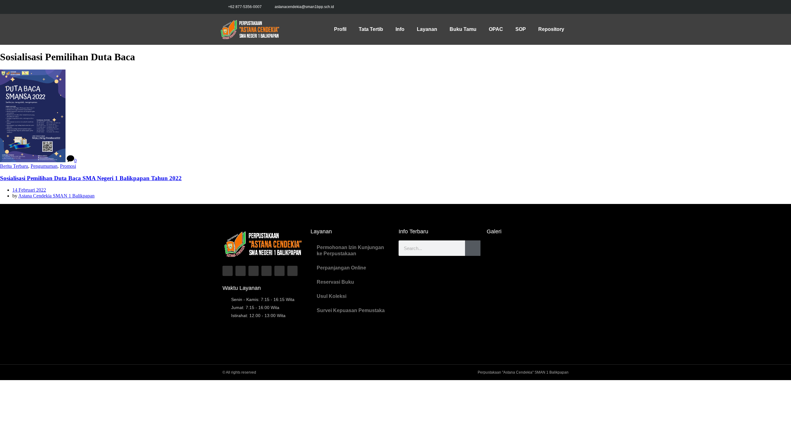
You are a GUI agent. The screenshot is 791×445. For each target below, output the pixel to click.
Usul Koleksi (331, 296)
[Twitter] (536, 7)
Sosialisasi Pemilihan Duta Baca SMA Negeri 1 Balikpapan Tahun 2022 (91, 178)
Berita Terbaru (14, 166)
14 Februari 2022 (29, 190)
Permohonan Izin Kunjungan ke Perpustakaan (350, 250)
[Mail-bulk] (292, 271)
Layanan (427, 29)
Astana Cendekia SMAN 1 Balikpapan (56, 195)
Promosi (68, 166)
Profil (340, 29)
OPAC (496, 29)
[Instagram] (549, 7)
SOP (520, 29)
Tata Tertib (371, 29)
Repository (551, 29)
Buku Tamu (463, 29)
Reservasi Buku (335, 282)
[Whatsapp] (279, 271)
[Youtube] (562, 7)
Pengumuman (44, 166)
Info (400, 29)
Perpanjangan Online (341, 267)
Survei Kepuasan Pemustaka (351, 310)
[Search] (472, 248)
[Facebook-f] (523, 7)
